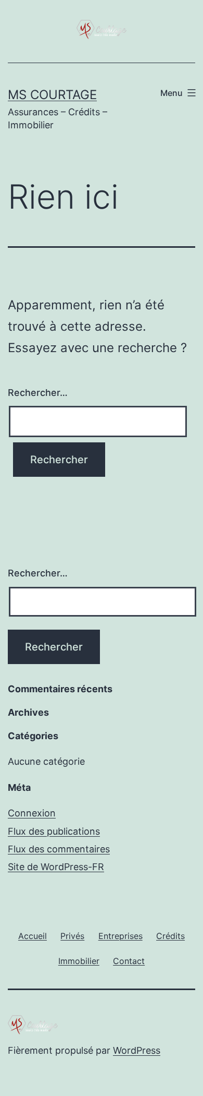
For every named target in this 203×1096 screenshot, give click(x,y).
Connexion (32, 813)
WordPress (136, 1050)
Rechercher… (38, 392)
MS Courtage (52, 94)
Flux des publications (54, 831)
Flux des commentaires (59, 849)
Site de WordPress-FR (56, 866)
